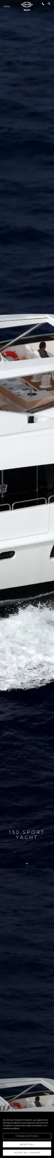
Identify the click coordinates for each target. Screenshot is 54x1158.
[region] (27, 1135)
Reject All (27, 1144)
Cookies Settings (27, 1136)
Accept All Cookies (27, 1152)
